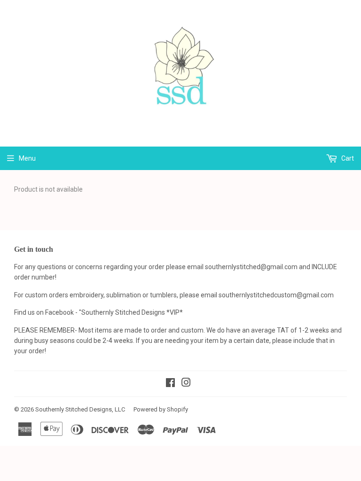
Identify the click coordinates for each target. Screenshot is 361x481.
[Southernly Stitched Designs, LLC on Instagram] (186, 384)
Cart (347, 158)
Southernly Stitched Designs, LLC (80, 409)
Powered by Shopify (160, 409)
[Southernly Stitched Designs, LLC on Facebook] (170, 384)
